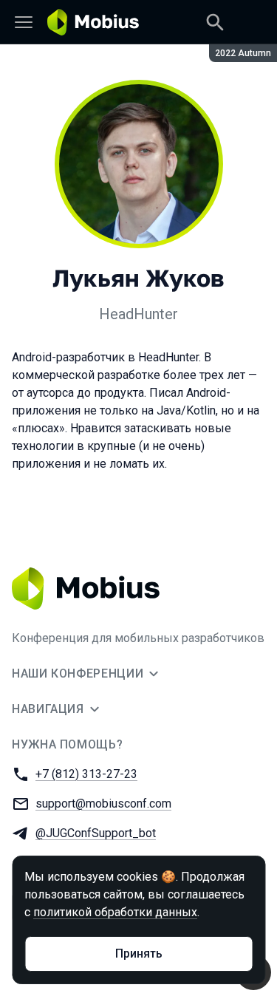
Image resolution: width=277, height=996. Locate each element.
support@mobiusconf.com (103, 804)
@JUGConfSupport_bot (95, 833)
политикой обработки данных (115, 912)
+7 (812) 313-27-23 (86, 774)
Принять (139, 953)
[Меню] (23, 22)
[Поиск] (215, 22)
